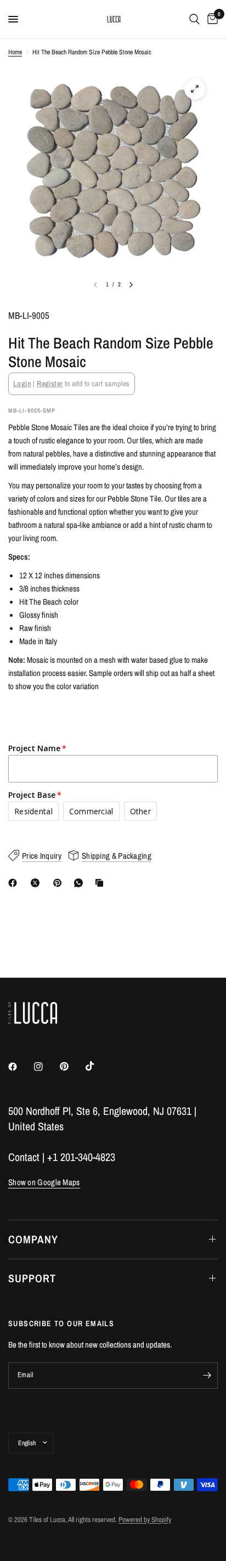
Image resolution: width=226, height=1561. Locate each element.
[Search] (194, 19)
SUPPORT (32, 1278)
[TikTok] (98, 1066)
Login (22, 383)
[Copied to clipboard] (101, 882)
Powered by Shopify (144, 1519)
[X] (37, 882)
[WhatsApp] (80, 882)
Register (50, 383)
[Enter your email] (207, 1375)
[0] (211, 19)
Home (15, 52)
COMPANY (33, 1239)
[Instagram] (46, 1067)
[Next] (131, 284)
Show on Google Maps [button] (44, 1182)
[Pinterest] (59, 882)
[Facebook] (14, 882)
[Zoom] (194, 88)
